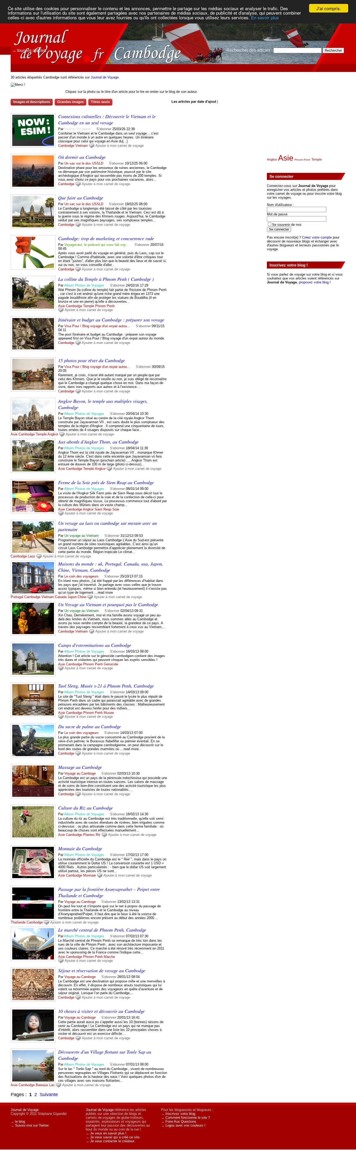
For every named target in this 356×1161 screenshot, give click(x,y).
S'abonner (103, 129)
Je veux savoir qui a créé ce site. (115, 1137)
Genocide (111, 664)
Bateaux (42, 1085)
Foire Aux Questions (180, 1121)
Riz (98, 835)
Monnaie (89, 875)
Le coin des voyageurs (81, 576)
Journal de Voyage (105, 77)
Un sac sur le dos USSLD (83, 163)
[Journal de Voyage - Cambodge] (236, 38)
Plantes (89, 835)
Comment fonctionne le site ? (187, 1118)
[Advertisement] (306, 109)
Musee (109, 713)
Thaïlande (18, 922)
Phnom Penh (105, 306)
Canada (60, 597)
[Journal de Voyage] (56, 27)
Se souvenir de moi (286, 225)
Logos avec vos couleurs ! (185, 1125)
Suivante (49, 1094)
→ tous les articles (29, 50)
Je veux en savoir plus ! (108, 1133)
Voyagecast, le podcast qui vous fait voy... (96, 245)
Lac (52, 1085)
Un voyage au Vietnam (81, 536)
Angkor (52, 434)
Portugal (17, 597)
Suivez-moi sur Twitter (32, 1125)
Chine (82, 597)
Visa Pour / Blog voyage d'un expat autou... (97, 326)
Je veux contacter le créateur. (112, 1141)
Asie (61, 306)
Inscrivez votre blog (180, 1114)
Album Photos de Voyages (84, 285)
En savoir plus (265, 17)
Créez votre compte (317, 237)
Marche (109, 957)
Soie (115, 509)
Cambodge (66, 146)
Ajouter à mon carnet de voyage (119, 146)
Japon (72, 597)
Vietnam (81, 146)
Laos (31, 556)
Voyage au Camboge (80, 773)
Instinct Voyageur (77, 129)
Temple (88, 306)
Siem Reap (103, 509)
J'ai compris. (328, 8)
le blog (20, 1121)
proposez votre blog (314, 282)
